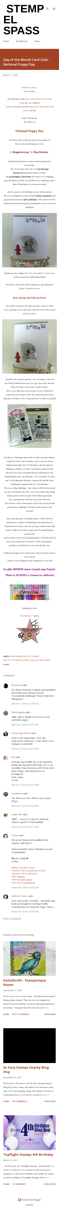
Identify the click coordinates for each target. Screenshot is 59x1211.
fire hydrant (46, 273)
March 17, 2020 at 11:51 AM (25, 748)
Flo (13, 757)
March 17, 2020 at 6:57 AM (25, 724)
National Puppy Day (29, 131)
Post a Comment (12, 918)
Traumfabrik (25, 616)
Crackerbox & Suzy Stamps (25, 656)
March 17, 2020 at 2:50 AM (25, 703)
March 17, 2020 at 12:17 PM (25, 784)
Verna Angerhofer (21, 733)
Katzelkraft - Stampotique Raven (24, 982)
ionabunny (17, 793)
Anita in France (20, 896)
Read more (50, 1014)
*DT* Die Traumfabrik (23, 882)
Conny (15, 835)
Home (6, 41)
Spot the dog (31, 273)
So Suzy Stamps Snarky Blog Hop (26, 1069)
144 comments (19, 1101)
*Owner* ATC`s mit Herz (25, 873)
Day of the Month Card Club (18, 660)
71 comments (19, 1184)
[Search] (47, 5)
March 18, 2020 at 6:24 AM (25, 826)
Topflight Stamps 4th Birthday (28, 1154)
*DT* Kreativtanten (22, 879)
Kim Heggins (18, 712)
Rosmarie (17, 685)
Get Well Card (42, 660)
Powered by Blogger (31, 1199)
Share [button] (6, 664)
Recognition (22, 41)
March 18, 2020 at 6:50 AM (25, 887)
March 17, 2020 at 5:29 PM (25, 805)
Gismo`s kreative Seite (23, 867)
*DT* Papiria (18, 876)
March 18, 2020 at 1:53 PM (25, 911)
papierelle (17, 814)
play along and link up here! (29, 297)
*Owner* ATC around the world (28, 870)
